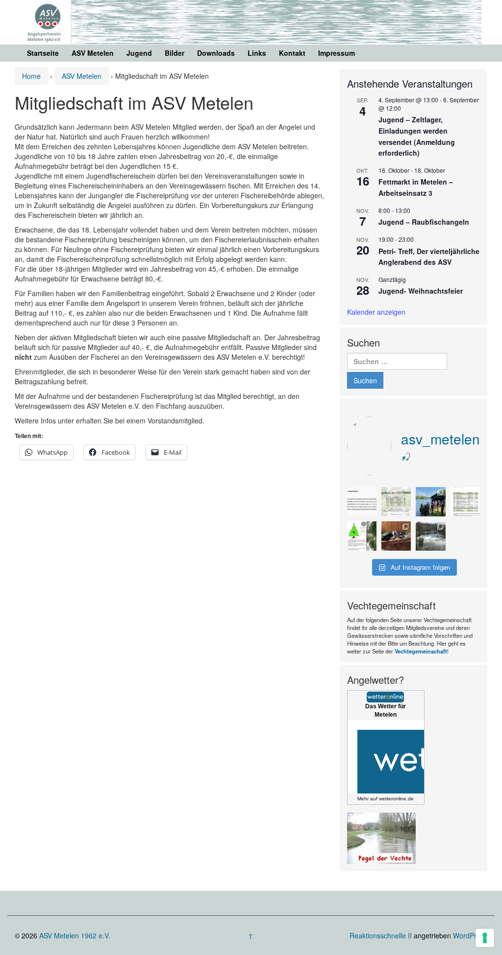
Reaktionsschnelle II (381, 935)
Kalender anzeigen (376, 312)
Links (257, 53)
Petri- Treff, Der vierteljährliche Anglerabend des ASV (428, 256)
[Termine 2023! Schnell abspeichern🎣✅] (465, 501)
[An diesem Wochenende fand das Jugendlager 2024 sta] (430, 501)
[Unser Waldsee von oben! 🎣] (430, 536)
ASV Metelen (93, 53)
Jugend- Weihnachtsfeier (420, 291)
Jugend (139, 53)
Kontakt (292, 53)
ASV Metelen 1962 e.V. (74, 935)
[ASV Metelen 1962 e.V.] (251, 21)
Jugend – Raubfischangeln (423, 222)
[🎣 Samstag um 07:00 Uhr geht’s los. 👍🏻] (361, 501)
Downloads (216, 53)
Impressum (336, 53)
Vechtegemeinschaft (421, 651)
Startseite (43, 53)
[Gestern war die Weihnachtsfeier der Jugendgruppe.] (396, 536)
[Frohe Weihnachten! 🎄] (361, 536)
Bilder (174, 53)
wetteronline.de (396, 798)
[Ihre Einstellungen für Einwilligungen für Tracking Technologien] (485, 938)
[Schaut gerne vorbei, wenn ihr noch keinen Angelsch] (396, 501)
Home (31, 76)
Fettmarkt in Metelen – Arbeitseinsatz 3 (415, 187)
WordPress (470, 935)
